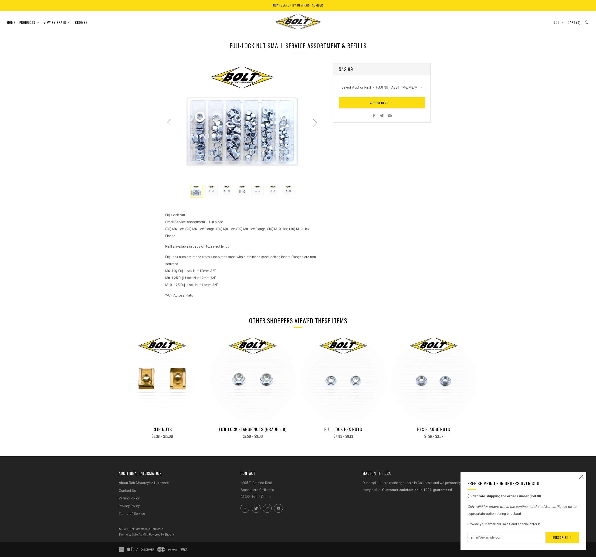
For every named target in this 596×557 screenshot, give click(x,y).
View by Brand (55, 22)
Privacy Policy (129, 506)
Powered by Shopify (161, 534)
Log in (558, 22)
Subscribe (560, 537)
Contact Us (127, 490)
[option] (242, 121)
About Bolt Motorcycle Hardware (144, 483)
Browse (81, 22)
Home (11, 22)
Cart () (574, 22)
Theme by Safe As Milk (133, 534)
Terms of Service (132, 514)
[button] (196, 191)
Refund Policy (129, 498)
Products (27, 22)
